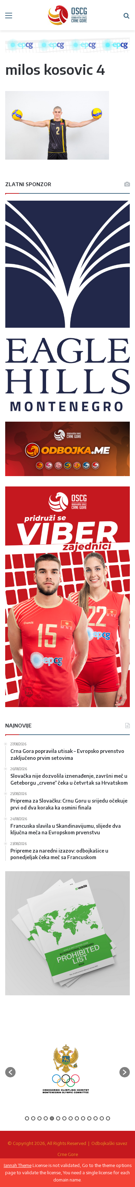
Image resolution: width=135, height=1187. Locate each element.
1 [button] (27, 1118)
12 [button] (95, 1118)
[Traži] (126, 18)
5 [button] (52, 1118)
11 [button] (89, 1118)
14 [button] (108, 1118)
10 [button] (83, 1118)
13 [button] (102, 1118)
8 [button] (71, 1118)
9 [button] (77, 1118)
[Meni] (8, 18)
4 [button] (46, 1118)
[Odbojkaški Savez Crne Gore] (67, 15)
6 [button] (58, 1118)
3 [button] (39, 1118)
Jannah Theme (18, 1165)
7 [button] (64, 1118)
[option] (65, 1068)
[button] (10, 1072)
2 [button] (33, 1118)
